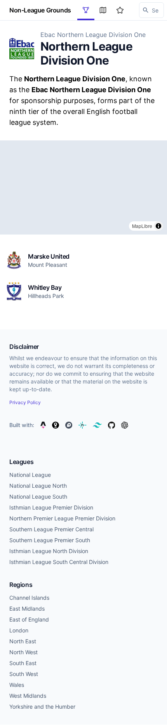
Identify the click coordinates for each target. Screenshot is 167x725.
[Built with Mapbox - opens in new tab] (68, 425)
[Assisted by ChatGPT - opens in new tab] (124, 425)
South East (23, 663)
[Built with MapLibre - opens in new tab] (55, 425)
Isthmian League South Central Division (58, 562)
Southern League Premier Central (51, 529)
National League (30, 474)
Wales (16, 684)
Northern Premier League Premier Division (62, 518)
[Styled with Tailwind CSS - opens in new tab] (97, 425)
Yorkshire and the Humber (42, 706)
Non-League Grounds (40, 10)
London (18, 630)
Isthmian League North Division (48, 551)
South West (23, 674)
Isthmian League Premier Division (51, 507)
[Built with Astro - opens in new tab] (43, 425)
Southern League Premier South (49, 540)
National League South (38, 496)
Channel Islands (29, 597)
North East (22, 641)
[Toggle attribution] (158, 226)
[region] (83, 187)
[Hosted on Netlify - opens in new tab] (82, 425)
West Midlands (27, 695)
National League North (38, 485)
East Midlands (27, 608)
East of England (29, 619)
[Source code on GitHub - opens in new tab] (111, 425)
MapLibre (142, 225)
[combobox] (151, 10)
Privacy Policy (25, 402)
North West (23, 652)
